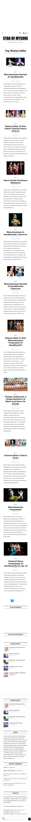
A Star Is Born (12, 767)
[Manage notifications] (3, 818)
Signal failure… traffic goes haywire (17, 660)
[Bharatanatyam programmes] (15, 501)
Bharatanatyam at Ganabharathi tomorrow (15, 233)
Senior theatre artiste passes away (17, 647)
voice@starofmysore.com (21, 814)
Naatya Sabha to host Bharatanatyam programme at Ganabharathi (15, 341)
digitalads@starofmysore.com (18, 810)
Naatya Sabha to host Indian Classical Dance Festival (15, 128)
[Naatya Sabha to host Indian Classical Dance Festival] (15, 120)
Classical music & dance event (15, 456)
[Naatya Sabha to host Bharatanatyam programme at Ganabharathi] (15, 332)
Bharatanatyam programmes (15, 508)
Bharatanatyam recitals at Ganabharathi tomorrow (15, 286)
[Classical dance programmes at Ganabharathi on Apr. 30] (16, 555)
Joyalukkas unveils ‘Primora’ (15, 666)
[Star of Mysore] (15, 38)
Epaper (26, 33)
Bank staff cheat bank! (14, 653)
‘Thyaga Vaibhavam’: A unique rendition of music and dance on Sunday (15, 400)
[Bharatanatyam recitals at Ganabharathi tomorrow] (15, 278)
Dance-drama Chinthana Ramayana (15, 181)
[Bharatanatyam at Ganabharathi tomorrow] (15, 226)
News (15, 72)
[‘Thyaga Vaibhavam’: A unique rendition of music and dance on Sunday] (15, 390)
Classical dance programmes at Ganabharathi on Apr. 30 (16, 563)
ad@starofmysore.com (14, 812)
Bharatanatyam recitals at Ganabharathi (15, 75)
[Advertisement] (15, 15)
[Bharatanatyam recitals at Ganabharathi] (15, 68)
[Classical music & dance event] (15, 449)
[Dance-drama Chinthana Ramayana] (15, 174)
